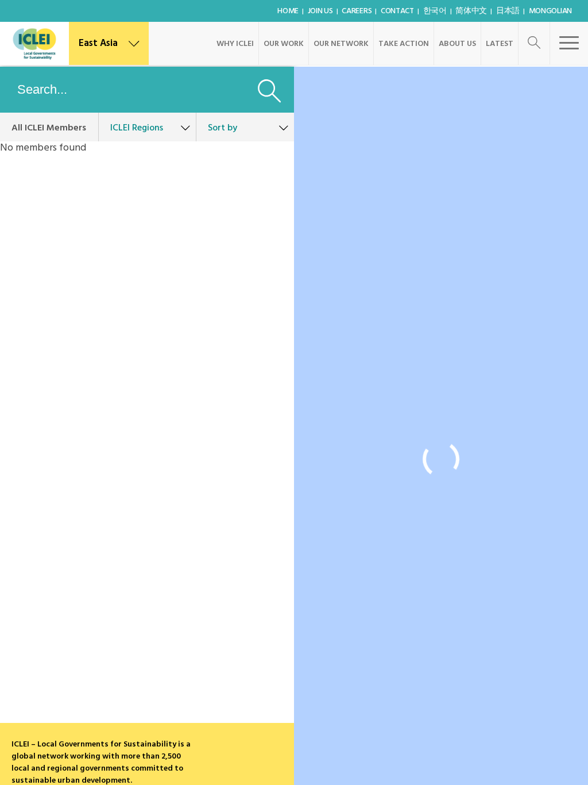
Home (288, 11)
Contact (397, 11)
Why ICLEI (235, 44)
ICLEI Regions (136, 128)
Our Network (341, 44)
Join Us (320, 11)
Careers (357, 11)
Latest (499, 44)
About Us (457, 44)
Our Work (284, 44)
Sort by (222, 128)
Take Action (403, 44)
